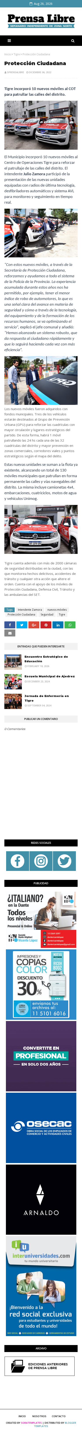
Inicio (7, 54)
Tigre (17, 54)
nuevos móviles (57, 610)
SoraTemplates (31, 1422)
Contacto (59, 1416)
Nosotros (39, 1416)
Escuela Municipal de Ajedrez (49, 676)
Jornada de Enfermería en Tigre (46, 698)
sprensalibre (15, 72)
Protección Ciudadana (21, 614)
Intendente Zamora (30, 610)
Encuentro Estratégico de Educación (46, 659)
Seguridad (47, 614)
